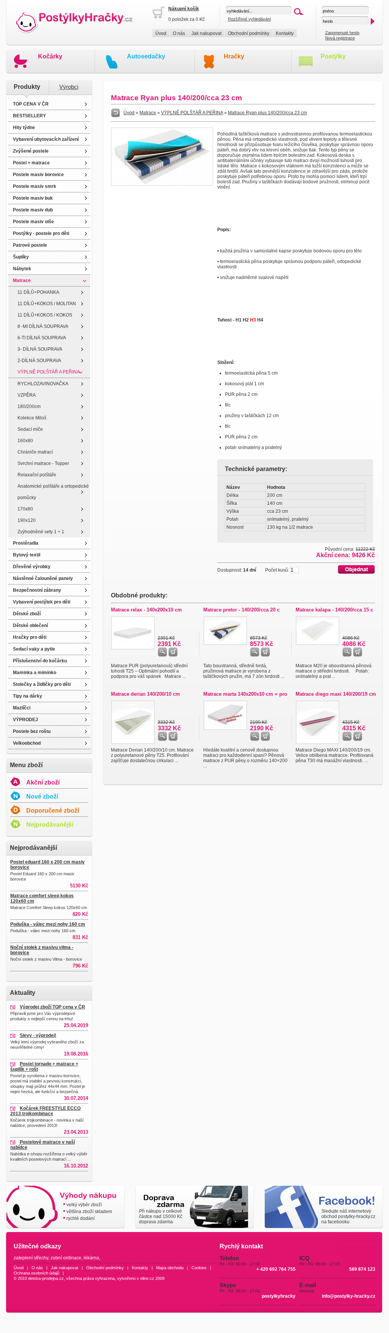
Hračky (234, 56)
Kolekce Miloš (31, 418)
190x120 (26, 520)
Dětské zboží (27, 613)
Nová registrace (340, 38)
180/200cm (29, 406)
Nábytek (22, 268)
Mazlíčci (21, 708)
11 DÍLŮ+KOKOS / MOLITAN (46, 303)
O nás (179, 33)
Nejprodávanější (49, 824)
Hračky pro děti (29, 637)
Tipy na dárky (27, 696)
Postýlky (333, 56)
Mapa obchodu (169, 1267)
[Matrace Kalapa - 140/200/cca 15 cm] (317, 643)
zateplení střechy (31, 1258)
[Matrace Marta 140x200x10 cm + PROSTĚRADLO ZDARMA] (225, 728)
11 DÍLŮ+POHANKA (38, 292)
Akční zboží (43, 782)
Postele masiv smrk (34, 186)
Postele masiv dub (33, 210)
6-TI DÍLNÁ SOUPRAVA (41, 337)
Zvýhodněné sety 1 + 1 (40, 531)
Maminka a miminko (34, 672)
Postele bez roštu (32, 731)
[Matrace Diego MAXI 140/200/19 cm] (317, 742)
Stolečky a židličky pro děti (42, 684)
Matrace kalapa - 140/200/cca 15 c (334, 610)
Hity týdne (24, 127)
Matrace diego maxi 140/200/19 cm (336, 694)
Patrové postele (30, 245)
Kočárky (50, 56)
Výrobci (68, 87)
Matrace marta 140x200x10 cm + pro (245, 694)
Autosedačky (146, 56)
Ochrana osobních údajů (36, 1273)
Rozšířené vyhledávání (249, 19)
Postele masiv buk (33, 198)
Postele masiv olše (33, 221)
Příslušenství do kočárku (40, 660)
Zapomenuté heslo (342, 32)
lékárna (91, 1258)
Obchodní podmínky (248, 33)
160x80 (25, 440)
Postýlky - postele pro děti (41, 233)
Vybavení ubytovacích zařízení (46, 139)
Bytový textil (26, 555)
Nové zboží (42, 796)
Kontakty (285, 33)
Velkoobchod (27, 743)
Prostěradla (25, 543)
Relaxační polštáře (36, 474)
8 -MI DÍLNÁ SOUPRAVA (42, 326)
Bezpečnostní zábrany (37, 590)
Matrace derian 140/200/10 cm (145, 694)
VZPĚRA (26, 395)
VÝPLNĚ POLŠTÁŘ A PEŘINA (48, 372)
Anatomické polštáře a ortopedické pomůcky (53, 492)
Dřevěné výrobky (32, 566)
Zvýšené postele (31, 151)
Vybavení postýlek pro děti (41, 602)
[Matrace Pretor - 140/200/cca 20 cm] (225, 643)
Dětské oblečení (30, 625)
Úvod (160, 33)
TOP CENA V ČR (31, 104)
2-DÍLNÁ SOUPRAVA (39, 360)
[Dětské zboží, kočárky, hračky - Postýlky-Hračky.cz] (79, 23)
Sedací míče (30, 429)
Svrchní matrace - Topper (43, 463)
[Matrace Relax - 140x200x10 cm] (133, 648)
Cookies (199, 1267)
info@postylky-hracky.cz (348, 1296)
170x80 (25, 509)
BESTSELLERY (29, 115)
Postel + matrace (31, 162)
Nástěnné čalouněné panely (43, 578)
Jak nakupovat (206, 33)
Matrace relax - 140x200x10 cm (146, 610)
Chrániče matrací (35, 452)
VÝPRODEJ (25, 719)
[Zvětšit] (162, 184)
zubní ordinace (66, 1258)
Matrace (22, 280)
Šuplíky (21, 257)
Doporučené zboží (52, 810)
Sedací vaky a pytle (34, 649)
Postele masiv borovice (38, 174)
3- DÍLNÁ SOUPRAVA (39, 349)
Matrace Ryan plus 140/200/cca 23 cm (267, 112)
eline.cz (147, 1278)
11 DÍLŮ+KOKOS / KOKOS (44, 315)
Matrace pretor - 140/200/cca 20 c (241, 610)
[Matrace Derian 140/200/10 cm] (133, 742)
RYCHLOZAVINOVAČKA (42, 383)
